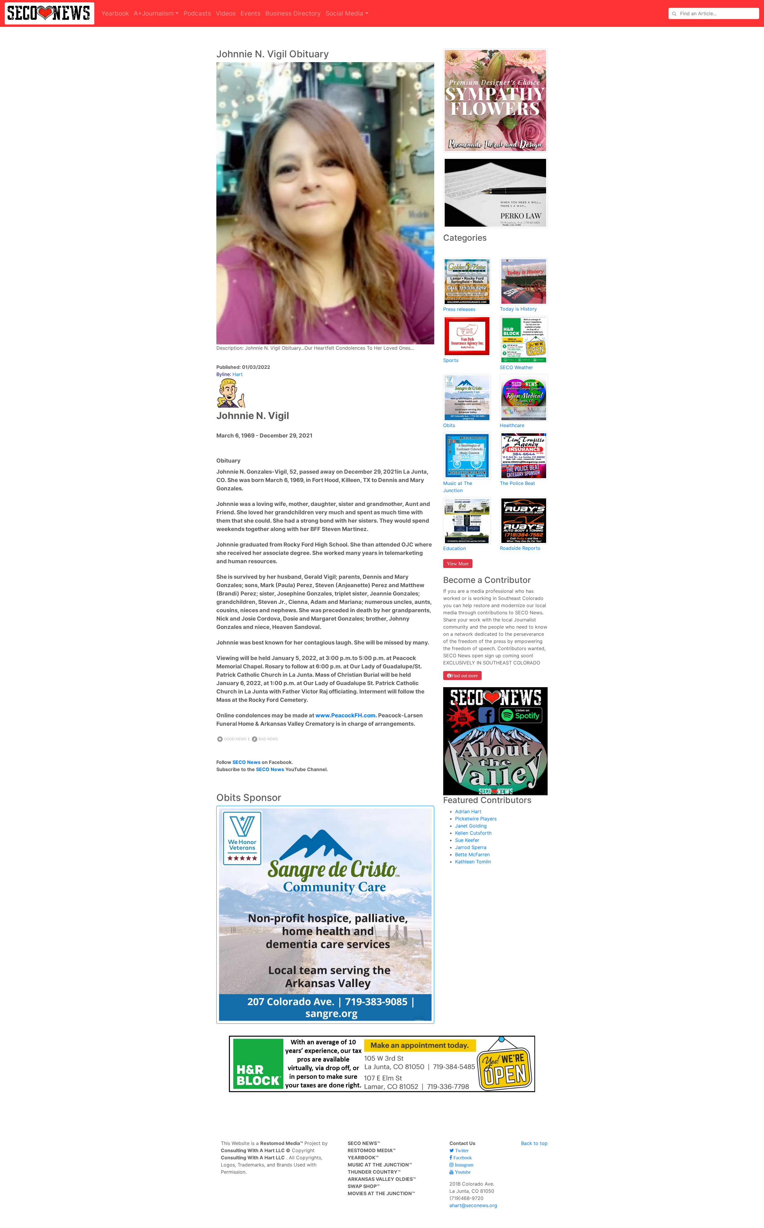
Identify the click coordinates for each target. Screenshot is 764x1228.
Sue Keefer (467, 840)
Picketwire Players (476, 819)
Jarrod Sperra (470, 847)
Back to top (534, 1143)
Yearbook (115, 13)
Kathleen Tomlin (473, 862)
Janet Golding (471, 826)
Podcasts (197, 13)
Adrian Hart (468, 811)
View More (458, 563)
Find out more (464, 675)
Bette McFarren (472, 854)
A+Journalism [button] (154, 13)
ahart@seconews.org (473, 1205)
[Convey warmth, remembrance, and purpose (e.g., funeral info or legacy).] (467, 397)
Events (251, 13)
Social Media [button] (344, 13)
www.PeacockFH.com (345, 715)
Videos (226, 13)
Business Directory (293, 13)
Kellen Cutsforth (473, 833)
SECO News (246, 762)
